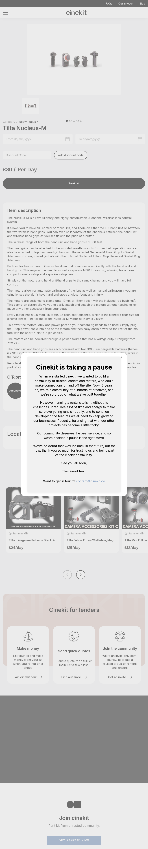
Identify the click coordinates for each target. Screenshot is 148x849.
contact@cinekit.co (90, 481)
